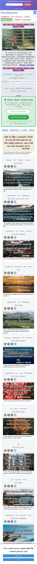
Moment (23, 234)
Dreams (8, 160)
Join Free (27, 4)
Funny (27, 17)
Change (7, 338)
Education (18, 266)
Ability (29, 88)
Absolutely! (19, 556)
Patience (20, 160)
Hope (30, 266)
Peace (22, 231)
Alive (20, 482)
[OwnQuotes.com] (10, 11)
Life (25, 81)
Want (17, 234)
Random (18, 20)
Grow (23, 88)
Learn (18, 198)
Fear (22, 198)
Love (21, 373)
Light (17, 340)
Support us (6, 17)
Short (16, 409)
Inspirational (16, 81)
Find (18, 88)
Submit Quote (7, 20)
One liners (23, 409)
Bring (20, 305)
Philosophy (26, 195)
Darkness (23, 340)
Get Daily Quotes (18, 117)
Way (13, 198)
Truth (18, 84)
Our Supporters (17, 17)
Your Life (22, 91)
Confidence (9, 266)
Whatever (23, 376)
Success (32, 81)
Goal (24, 266)
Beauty (21, 163)
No (18, 559)
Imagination (22, 518)
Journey (22, 411)
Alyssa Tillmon (27, 65)
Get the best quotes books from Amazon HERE (18, 25)
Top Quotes (27, 20)
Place (16, 518)
